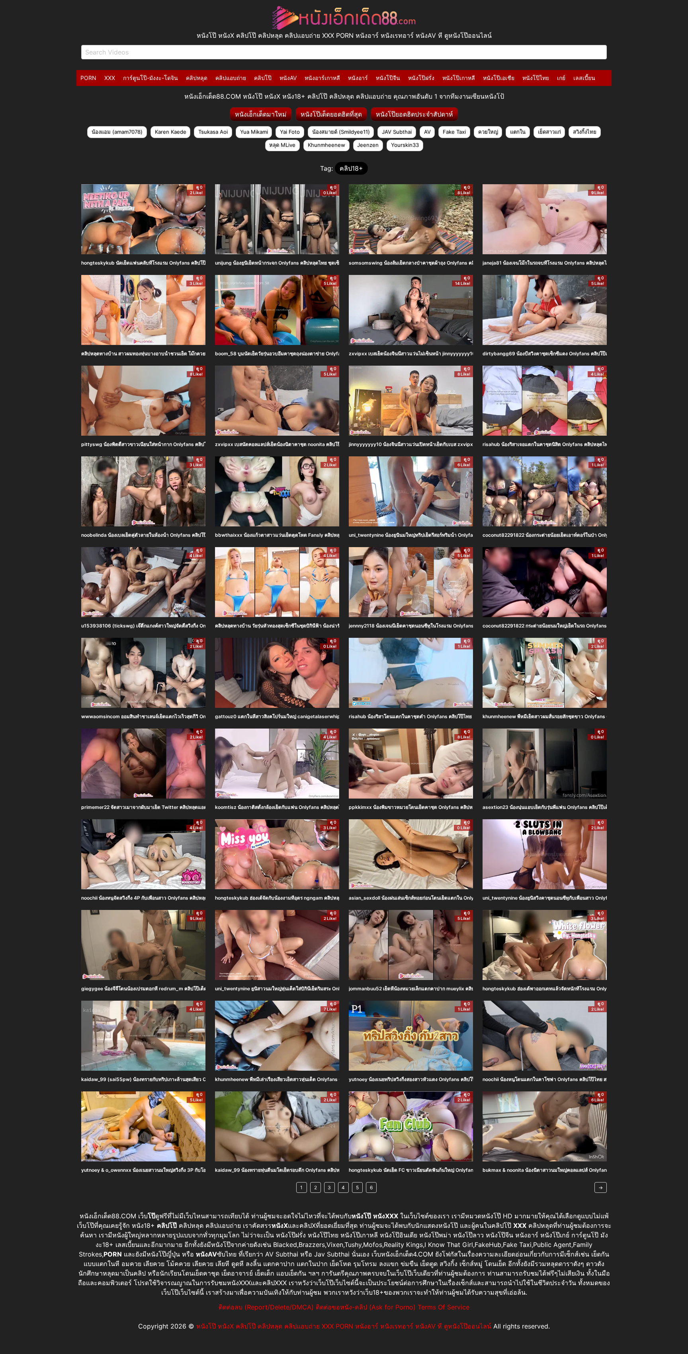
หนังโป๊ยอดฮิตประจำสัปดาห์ (414, 114)
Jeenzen (368, 145)
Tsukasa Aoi (213, 132)
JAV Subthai (397, 132)
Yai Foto (290, 132)
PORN (88, 77)
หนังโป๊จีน (388, 77)
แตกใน (518, 132)
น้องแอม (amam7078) (117, 132)
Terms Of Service (443, 1307)
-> (600, 1187)
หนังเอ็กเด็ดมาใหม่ (261, 114)
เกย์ (561, 77)
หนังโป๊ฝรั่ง (421, 77)
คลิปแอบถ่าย (230, 77)
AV (427, 132)
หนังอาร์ (358, 77)
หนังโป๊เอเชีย (498, 77)
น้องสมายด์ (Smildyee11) (341, 132)
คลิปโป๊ (263, 77)
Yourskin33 (405, 145)
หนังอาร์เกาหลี (322, 77)
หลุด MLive (282, 145)
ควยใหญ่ (488, 132)
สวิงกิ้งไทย (584, 132)
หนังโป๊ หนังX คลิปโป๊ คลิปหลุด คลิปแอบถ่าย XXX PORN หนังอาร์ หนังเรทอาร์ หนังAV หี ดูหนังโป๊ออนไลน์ (343, 1326)
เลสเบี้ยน (584, 77)
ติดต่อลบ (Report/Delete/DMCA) (266, 1307)
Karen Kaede (170, 132)
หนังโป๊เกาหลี (458, 77)
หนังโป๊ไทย (535, 77)
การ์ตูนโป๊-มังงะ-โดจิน (150, 77)
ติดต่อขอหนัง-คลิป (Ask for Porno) (366, 1307)
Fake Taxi (454, 132)
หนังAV (288, 77)
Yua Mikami (254, 132)
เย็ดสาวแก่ (549, 132)
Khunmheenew (326, 145)
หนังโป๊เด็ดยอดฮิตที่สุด (331, 114)
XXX (109, 77)
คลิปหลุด (196, 77)
